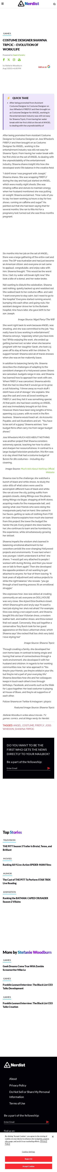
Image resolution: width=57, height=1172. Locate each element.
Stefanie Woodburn (13, 65)
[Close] (53, 1137)
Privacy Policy (17, 1085)
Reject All (28, 1159)
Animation (9, 892)
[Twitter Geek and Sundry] (8, 60)
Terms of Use (17, 1103)
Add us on (42, 67)
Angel (17, 725)
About (13, 1078)
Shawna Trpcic (24, 729)
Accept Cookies (29, 1166)
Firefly (39, 725)
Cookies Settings (28, 1152)
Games (7, 33)
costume (28, 725)
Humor (7, 873)
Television (9, 840)
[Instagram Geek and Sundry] (14, 60)
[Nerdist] (28, 4)
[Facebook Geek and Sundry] (4, 60)
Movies (7, 858)
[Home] (14, 1067)
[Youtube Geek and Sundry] (19, 60)
